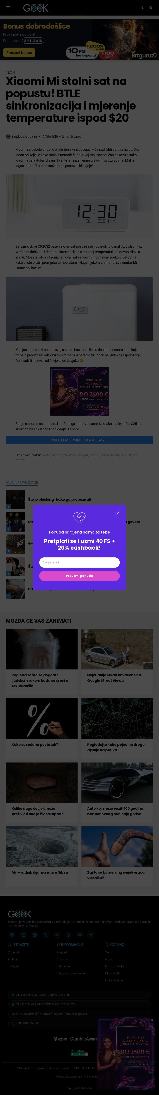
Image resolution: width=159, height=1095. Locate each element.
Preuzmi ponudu (79, 576)
